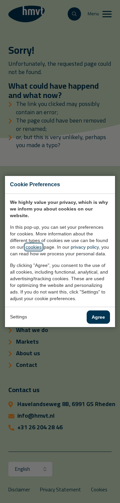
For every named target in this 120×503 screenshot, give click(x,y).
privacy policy (85, 247)
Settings (18, 316)
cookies (34, 247)
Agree (98, 317)
